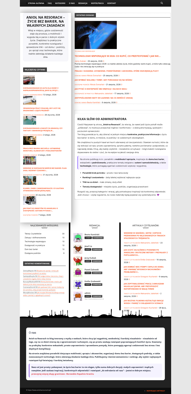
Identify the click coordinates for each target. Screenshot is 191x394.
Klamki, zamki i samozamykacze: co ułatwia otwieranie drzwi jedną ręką (43, 189)
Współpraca (97, 3)
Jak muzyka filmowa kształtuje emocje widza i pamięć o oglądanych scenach (144, 301)
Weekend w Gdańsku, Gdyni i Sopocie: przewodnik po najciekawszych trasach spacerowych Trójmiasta (144, 235)
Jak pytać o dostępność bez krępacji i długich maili (101, 89)
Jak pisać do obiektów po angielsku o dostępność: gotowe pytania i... (40, 209)
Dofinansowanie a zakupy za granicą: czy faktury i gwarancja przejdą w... (42, 129)
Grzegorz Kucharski (148, 276)
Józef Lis (88, 246)
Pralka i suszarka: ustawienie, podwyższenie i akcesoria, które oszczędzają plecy (117, 71)
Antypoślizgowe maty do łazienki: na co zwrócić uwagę (104, 98)
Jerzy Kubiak (80, 61)
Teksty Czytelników (132, 243)
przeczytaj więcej (39, 374)
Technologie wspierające (85, 51)
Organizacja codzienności (33, 115)
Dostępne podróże (30, 215)
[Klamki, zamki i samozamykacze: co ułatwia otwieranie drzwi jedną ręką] (29, 184)
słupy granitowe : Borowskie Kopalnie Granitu (71, 374)
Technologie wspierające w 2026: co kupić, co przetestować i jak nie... (118, 55)
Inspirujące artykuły (156, 391)
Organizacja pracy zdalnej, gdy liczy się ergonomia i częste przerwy (41, 109)
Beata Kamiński (93, 102)
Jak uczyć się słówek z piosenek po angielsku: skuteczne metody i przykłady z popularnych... (146, 252)
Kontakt (111, 3)
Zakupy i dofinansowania (32, 95)
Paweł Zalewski (92, 269)
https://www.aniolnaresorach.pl (94, 299)
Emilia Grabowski (93, 281)
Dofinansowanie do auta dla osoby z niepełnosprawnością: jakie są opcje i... (41, 89)
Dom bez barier (29, 195)
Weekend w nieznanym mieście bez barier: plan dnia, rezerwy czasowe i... (45, 169)
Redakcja (82, 3)
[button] (162, 3)
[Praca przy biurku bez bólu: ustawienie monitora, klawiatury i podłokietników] (29, 144)
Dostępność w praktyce (32, 175)
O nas (72, 3)
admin (88, 293)
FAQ (50, 3)
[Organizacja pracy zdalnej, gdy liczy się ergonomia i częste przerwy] (29, 104)
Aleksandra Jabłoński (103, 93)
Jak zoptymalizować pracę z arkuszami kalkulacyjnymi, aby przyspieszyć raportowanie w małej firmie (144, 286)
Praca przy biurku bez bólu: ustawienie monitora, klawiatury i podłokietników (42, 149)
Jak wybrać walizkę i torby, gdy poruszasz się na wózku (103, 80)
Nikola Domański (94, 75)
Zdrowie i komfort (30, 155)
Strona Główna (36, 3)
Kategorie (60, 3)
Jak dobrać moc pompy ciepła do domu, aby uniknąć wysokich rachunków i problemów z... (144, 269)
